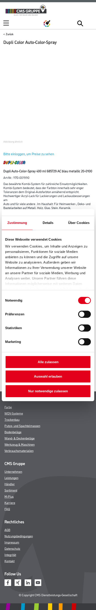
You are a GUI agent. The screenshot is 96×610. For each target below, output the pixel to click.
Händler (9, 484)
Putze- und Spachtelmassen (22, 425)
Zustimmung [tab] (17, 223)
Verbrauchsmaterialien (18, 450)
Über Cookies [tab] (79, 223)
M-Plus (9, 496)
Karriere (9, 502)
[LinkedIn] (28, 582)
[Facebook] (7, 582)
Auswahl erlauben (48, 376)
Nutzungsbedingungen (18, 536)
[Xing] (18, 582)
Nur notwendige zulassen (48, 391)
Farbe (8, 407)
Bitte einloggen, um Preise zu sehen (28, 153)
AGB (7, 529)
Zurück (9, 34)
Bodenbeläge (12, 432)
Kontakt (9, 561)
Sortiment (10, 490)
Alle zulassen (48, 362)
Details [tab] (48, 223)
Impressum (11, 542)
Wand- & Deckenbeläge (19, 438)
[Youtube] (38, 582)
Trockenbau (11, 419)
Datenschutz (12, 548)
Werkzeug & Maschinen (19, 444)
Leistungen (11, 477)
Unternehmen (13, 471)
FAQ (7, 509)
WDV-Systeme (13, 413)
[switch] (85, 314)
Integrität (10, 554)
